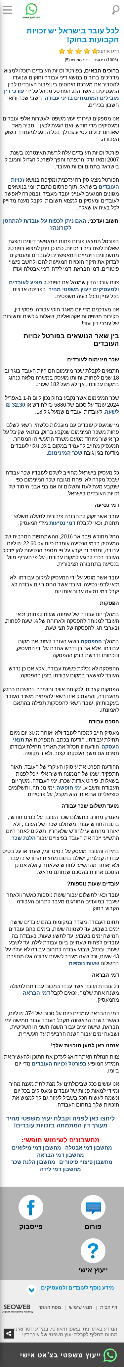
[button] (10, 10)
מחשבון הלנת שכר (33, 1162)
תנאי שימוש (80, 1307)
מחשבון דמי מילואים (36, 1148)
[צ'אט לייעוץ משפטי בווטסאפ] (26, 10)
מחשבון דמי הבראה (60, 1155)
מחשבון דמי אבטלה (88, 1148)
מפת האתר (50, 1307)
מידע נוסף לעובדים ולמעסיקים (77, 1288)
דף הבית (108, 1307)
